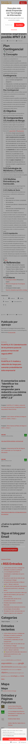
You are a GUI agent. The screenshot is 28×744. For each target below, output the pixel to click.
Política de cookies (10, 735)
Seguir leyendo (14, 29)
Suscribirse (19, 25)
